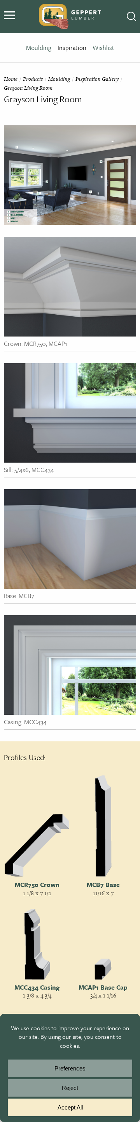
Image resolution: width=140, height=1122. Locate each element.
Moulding (38, 47)
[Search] (131, 17)
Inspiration (72, 47)
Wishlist (103, 47)
